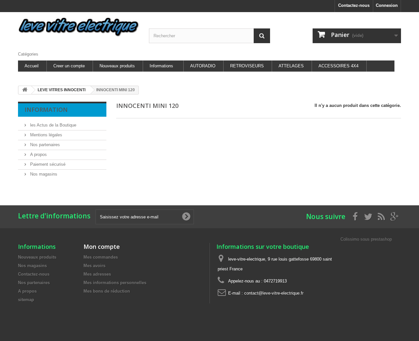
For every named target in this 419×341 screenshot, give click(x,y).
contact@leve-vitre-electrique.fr (273, 293)
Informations (161, 65)
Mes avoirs (94, 265)
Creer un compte (69, 65)
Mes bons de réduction (106, 291)
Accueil (32, 65)
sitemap (26, 299)
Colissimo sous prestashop (366, 239)
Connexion (387, 5)
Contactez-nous (354, 5)
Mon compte (101, 246)
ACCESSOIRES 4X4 (338, 65)
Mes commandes (100, 257)
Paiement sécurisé (47, 164)
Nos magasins (43, 174)
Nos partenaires (44, 144)
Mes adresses (97, 274)
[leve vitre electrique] (78, 27)
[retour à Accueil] (25, 90)
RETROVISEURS (247, 65)
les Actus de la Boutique (52, 125)
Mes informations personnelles (114, 282)
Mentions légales (45, 134)
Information (46, 109)
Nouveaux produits (117, 65)
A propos (38, 154)
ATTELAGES (291, 65)
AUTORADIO (202, 65)
